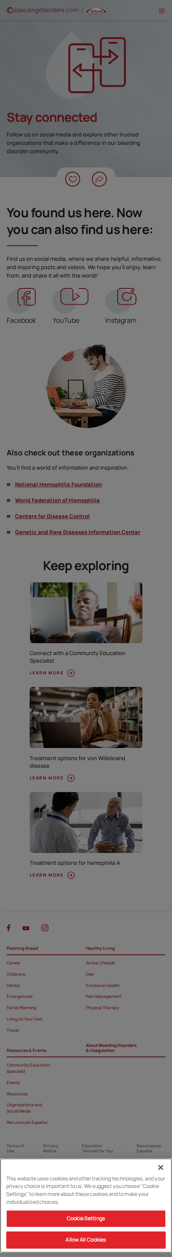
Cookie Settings (86, 1218)
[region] (86, 1205)
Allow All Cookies (86, 1239)
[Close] (161, 1167)
